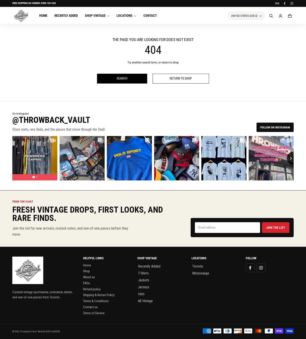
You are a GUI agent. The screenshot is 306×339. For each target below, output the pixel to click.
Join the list (275, 227)
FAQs (86, 283)
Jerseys (143, 287)
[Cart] (290, 16)
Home (87, 265)
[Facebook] (284, 3)
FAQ (277, 3)
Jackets (143, 280)
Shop (86, 271)
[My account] (280, 16)
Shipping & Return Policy (98, 295)
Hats (141, 294)
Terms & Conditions (96, 301)
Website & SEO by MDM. (49, 331)
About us (89, 277)
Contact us (90, 307)
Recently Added (149, 266)
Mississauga (200, 273)
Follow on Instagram (275, 127)
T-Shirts (143, 273)
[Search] (271, 16)
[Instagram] (292, 3)
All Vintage (145, 301)
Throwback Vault (28, 331)
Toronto (197, 266)
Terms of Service (94, 313)
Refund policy (92, 289)
